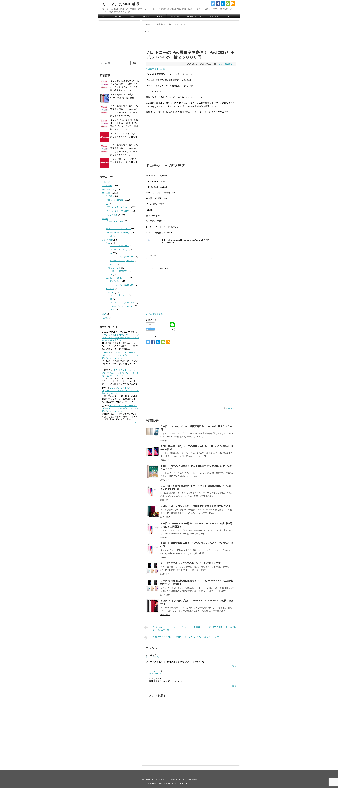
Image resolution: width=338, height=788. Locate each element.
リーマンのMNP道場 (120, 4)
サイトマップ (159, 779)
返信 (234, 666)
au (107, 203)
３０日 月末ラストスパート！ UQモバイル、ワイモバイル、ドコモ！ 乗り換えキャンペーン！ (120, 391)
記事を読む (165, 440)
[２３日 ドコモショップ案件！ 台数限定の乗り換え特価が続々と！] (152, 511)
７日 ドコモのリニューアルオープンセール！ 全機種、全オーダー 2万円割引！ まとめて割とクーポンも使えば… (193, 628)
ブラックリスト (113, 268)
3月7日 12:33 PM (152, 657)
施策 (108, 243)
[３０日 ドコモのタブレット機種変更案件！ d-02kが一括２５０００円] (152, 431)
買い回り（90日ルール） (117, 278)
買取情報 (146, 16)
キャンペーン (108, 189)
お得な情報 (214, 16)
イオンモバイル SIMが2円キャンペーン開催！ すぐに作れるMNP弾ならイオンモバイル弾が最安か (120, 337)
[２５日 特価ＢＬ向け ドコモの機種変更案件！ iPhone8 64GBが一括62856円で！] (152, 451)
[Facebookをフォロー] (218, 3)
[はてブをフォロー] (223, 3)
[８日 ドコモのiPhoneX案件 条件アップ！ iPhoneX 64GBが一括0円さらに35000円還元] (152, 491)
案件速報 (118, 16)
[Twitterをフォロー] (213, 3)
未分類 (105, 318)
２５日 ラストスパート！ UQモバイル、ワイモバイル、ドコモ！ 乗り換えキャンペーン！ (120, 355)
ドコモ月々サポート (119, 246)
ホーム (104, 16)
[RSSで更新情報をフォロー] (233, 3)
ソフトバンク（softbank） (118, 207)
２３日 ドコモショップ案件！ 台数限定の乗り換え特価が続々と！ (195, 506)
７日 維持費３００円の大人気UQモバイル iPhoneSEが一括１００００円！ (185, 637)
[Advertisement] (191, 39)
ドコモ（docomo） (225, 64)
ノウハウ (110, 292)
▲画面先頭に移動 (154, 314)
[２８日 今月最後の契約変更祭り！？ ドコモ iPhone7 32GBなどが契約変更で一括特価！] (152, 586)
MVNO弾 (110, 289)
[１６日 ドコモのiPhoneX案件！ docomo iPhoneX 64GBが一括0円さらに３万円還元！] (152, 528)
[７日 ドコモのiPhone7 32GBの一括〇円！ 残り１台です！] (152, 568)
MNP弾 (159, 16)
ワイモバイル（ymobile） (118, 211)
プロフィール (145, 779)
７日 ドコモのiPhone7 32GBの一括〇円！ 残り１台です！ (191, 563)
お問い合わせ (192, 779)
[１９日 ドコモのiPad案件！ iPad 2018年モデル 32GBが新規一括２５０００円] (152, 471)
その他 (109, 196)
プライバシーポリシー (175, 779)
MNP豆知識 (175, 16)
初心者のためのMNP (194, 16)
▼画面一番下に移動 (155, 69)
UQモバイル (112, 215)
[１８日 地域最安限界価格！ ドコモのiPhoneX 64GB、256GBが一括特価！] (152, 548)
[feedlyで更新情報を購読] (228, 3)
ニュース (106, 182)
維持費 (132, 16)
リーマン (230, 408)
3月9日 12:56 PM (155, 674)
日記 (227, 16)
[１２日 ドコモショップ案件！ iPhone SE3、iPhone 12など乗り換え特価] (152, 606)
